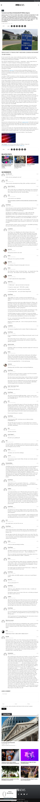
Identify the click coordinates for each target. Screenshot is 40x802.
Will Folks (4, 168)
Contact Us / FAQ (13, 801)
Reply (37, 186)
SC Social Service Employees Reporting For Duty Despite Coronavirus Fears (19, 165)
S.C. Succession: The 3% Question (8, 742)
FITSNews (16, 168)
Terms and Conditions (20, 801)
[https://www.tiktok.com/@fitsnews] (27, 794)
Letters (4, 23)
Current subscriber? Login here (8, 798)
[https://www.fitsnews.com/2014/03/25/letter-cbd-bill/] (32, 159)
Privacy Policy (26, 801)
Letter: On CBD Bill (30, 164)
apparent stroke (25, 122)
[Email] (25, 794)
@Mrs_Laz (22, 145)
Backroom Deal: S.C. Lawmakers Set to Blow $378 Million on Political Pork (10, 779)
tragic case (12, 70)
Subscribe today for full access (8, 797)
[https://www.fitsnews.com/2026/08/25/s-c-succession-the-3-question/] (20, 729)
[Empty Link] (37, 714)
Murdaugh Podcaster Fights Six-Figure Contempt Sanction (28, 763)
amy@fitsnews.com (6, 145)
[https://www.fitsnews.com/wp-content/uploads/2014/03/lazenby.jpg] (9, 142)
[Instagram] (19, 794)
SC (2, 10)
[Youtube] (22, 794)
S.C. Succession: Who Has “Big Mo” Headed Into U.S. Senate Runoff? (29, 779)
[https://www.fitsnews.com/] (20, 789)
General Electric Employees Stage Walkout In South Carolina (7, 165)
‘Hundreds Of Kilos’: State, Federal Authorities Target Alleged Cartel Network (10, 763)
